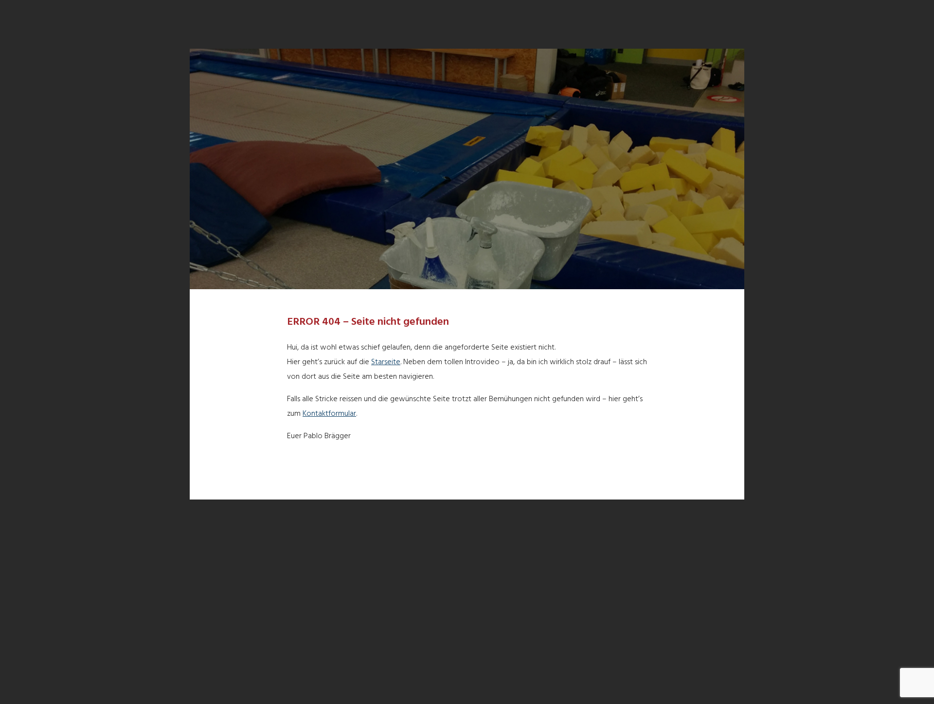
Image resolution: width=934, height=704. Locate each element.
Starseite (385, 362)
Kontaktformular (329, 414)
